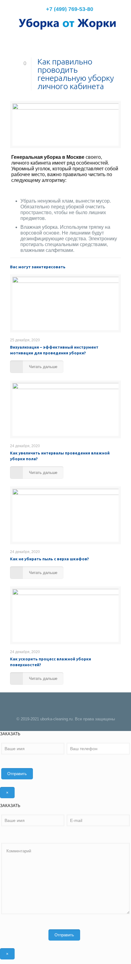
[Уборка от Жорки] (65, 24)
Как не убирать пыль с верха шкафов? (49, 559)
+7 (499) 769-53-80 (69, 9)
